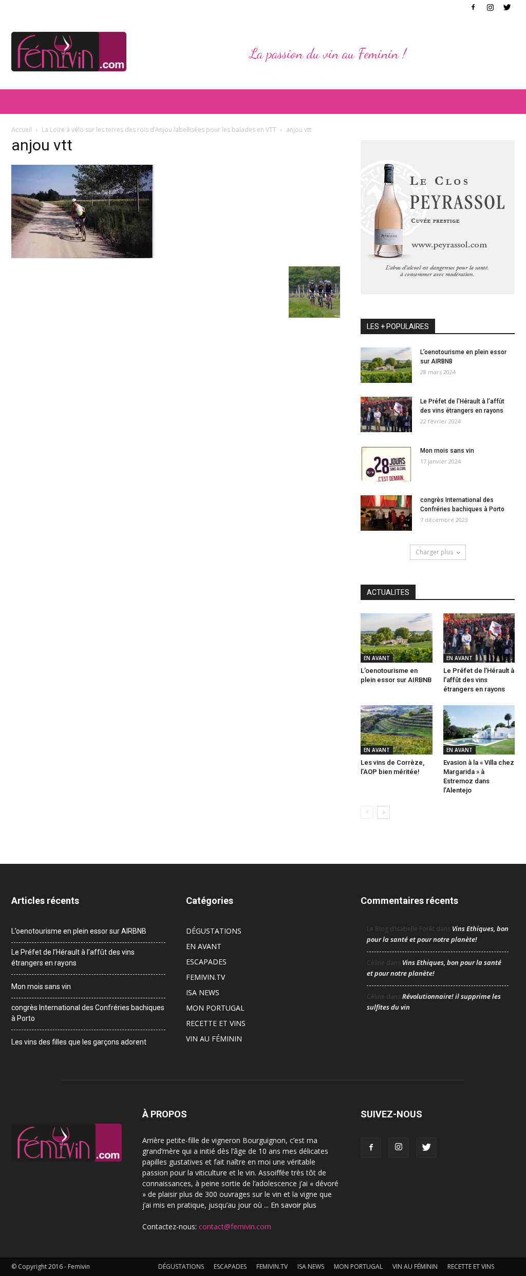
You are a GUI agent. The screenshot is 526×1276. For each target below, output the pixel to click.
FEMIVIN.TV (205, 977)
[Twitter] (507, 7)
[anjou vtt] (82, 256)
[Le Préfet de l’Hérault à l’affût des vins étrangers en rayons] (386, 414)
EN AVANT (377, 658)
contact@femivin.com (235, 1226)
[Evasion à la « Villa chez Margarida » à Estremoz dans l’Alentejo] (479, 730)
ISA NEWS (202, 992)
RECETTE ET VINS (216, 1023)
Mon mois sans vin (447, 450)
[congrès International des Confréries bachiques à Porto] (386, 513)
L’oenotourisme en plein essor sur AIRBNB (78, 931)
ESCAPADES (206, 961)
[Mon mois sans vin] (386, 463)
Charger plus (434, 552)
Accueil (21, 129)
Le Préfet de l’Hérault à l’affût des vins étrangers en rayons (478, 680)
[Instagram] (490, 7)
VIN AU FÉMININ (214, 1038)
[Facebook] (473, 7)
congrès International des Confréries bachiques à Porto (87, 1012)
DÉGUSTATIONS (213, 931)
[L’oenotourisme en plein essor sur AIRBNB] (386, 365)
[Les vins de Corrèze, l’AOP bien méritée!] (397, 730)
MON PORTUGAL (215, 1008)
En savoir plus (293, 1205)
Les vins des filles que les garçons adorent (78, 1042)
